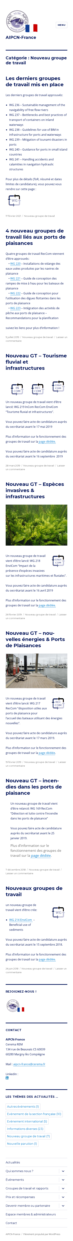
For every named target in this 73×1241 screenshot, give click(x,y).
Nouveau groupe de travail (39, 215)
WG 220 (15, 264)
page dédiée (46, 753)
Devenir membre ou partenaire (28, 1205)
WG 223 (15, 308)
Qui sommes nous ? (19, 1171)
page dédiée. (47, 441)
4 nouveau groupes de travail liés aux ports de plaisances (36, 237)
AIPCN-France (21, 37)
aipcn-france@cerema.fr (29, 1064)
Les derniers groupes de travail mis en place (35, 81)
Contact (11, 1223)
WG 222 (15, 293)
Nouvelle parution (22, 1143)
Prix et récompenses (20, 1197)
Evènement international (27, 1121)
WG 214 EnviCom (21, 920)
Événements (15, 1179)
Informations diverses (25, 1129)
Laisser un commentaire (19, 873)
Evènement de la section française (34, 1114)
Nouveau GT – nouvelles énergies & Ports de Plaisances (35, 639)
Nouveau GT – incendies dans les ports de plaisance (34, 787)
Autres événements (23, 1106)
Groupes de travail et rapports (27, 1188)
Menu (61, 24)
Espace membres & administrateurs (31, 1214)
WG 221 (15, 278)
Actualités (13, 1162)
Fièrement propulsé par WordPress (41, 1234)
